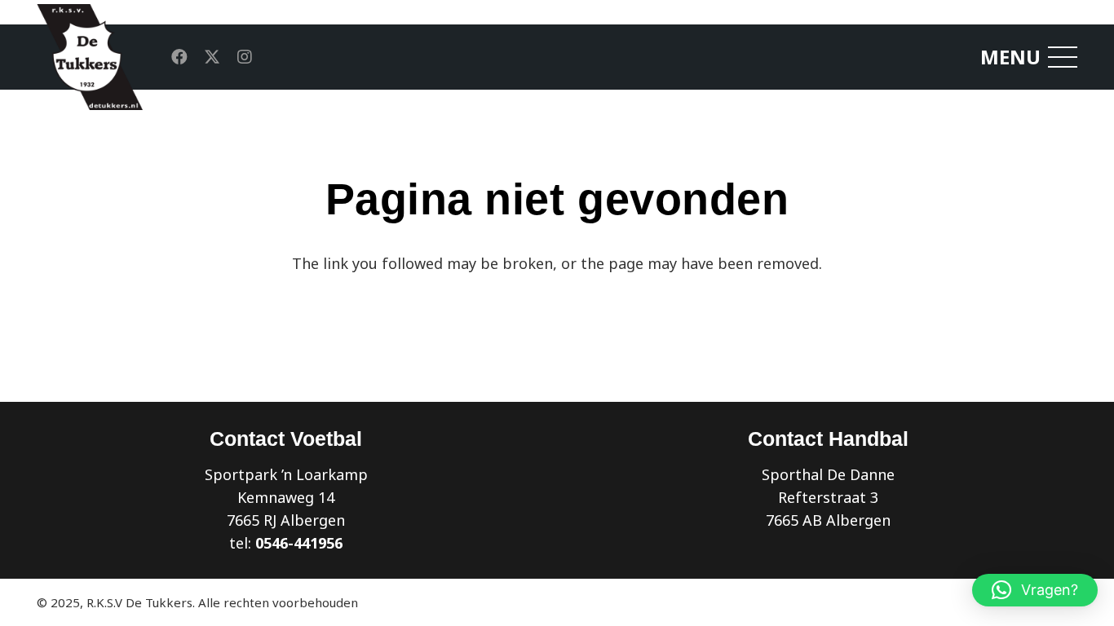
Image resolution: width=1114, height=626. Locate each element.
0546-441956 (299, 543)
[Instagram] (244, 57)
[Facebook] (179, 57)
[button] (1035, 590)
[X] (212, 57)
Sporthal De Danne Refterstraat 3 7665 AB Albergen (828, 497)
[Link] (90, 57)
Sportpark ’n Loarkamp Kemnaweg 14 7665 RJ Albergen (286, 497)
